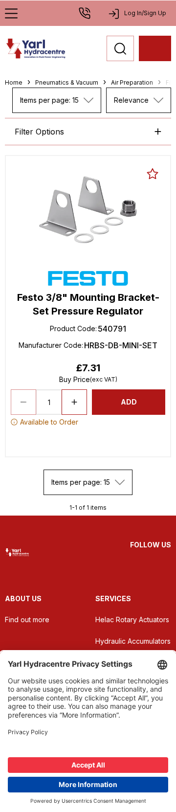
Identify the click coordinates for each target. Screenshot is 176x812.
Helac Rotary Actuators (132, 619)
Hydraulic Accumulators (133, 641)
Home (13, 82)
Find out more (27, 619)
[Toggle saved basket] (152, 174)
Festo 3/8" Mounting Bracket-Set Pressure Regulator (88, 304)
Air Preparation (132, 82)
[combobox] (56, 100)
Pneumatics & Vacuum (66, 82)
